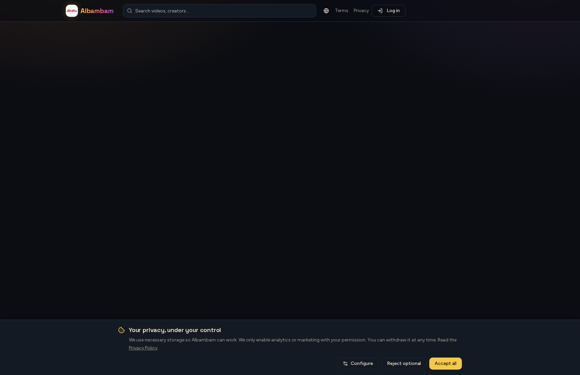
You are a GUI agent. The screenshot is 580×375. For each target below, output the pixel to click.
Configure (362, 363)
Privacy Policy (143, 348)
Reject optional (404, 363)
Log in (393, 10)
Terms (341, 10)
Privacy (361, 10)
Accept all (445, 363)
